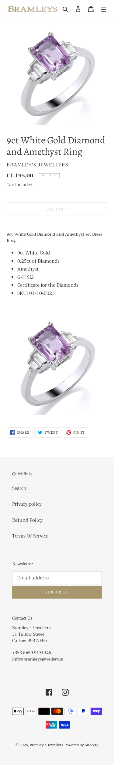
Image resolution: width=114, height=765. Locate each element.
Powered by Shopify (81, 745)
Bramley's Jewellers (46, 745)
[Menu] (103, 8)
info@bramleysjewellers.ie (37, 659)
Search (19, 488)
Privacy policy (27, 504)
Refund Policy (27, 520)
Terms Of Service (30, 536)
